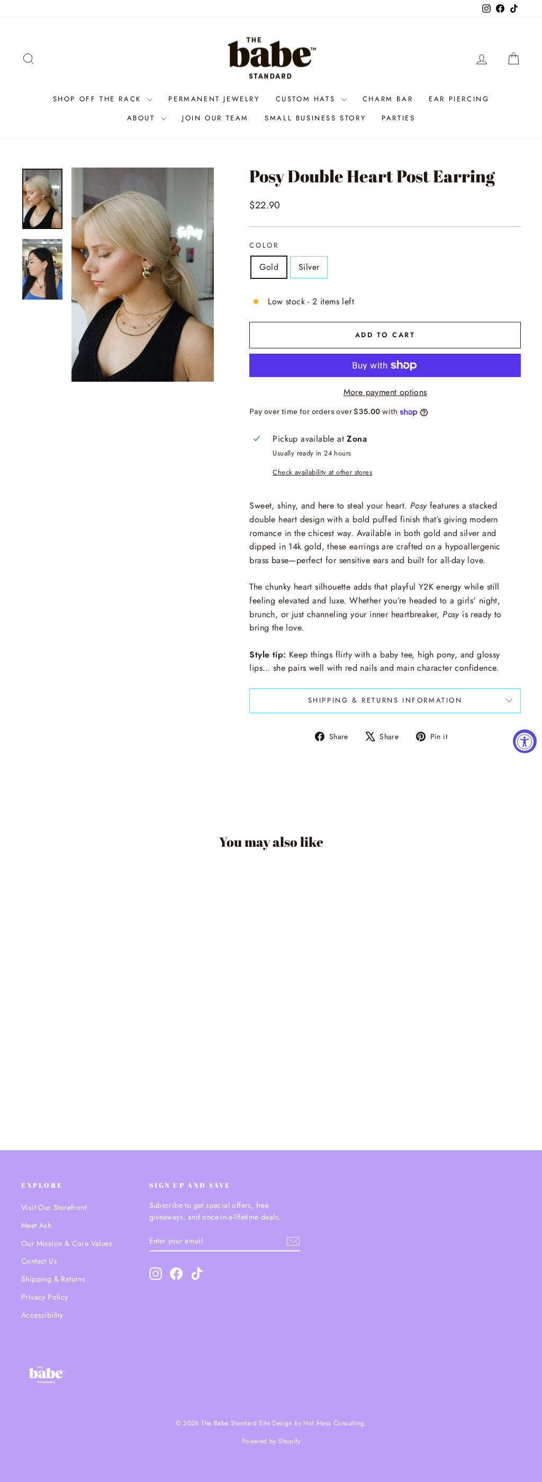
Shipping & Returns (53, 1279)
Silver (309, 267)
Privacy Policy (44, 1297)
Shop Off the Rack (99, 99)
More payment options (385, 392)
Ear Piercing (459, 99)
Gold (268, 267)
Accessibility (42, 1315)
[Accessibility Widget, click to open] (525, 741)
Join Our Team (215, 118)
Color (263, 245)
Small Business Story (315, 118)
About (143, 118)
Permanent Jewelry (213, 99)
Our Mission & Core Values (66, 1243)
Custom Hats (307, 99)
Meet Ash (36, 1225)
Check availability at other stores (322, 472)
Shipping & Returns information (385, 700)
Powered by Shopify (271, 1441)
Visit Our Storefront (53, 1207)
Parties (398, 118)
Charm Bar (388, 99)
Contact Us (39, 1261)
